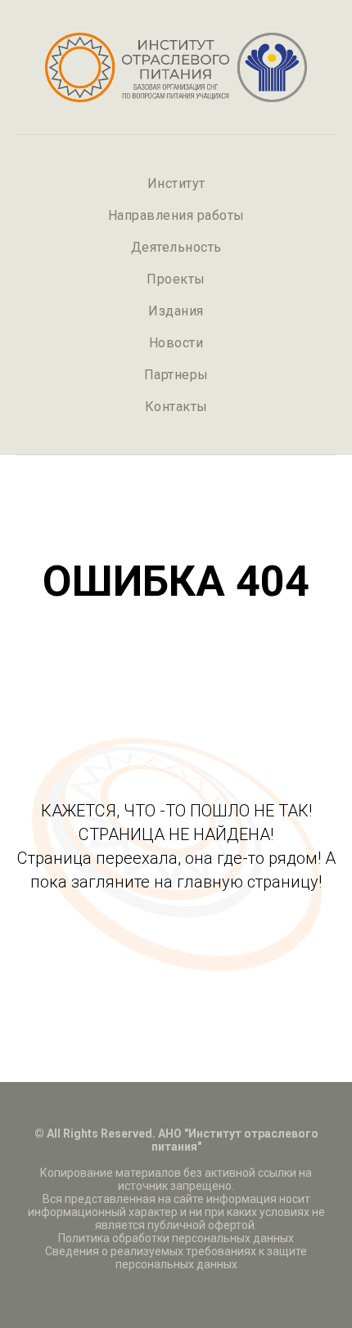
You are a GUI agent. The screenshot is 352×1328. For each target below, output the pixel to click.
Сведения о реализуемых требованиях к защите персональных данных (176, 1258)
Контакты (176, 406)
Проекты (176, 279)
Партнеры (176, 374)
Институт (176, 183)
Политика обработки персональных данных (176, 1238)
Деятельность (176, 247)
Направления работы (176, 215)
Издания (176, 311)
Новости (176, 343)
